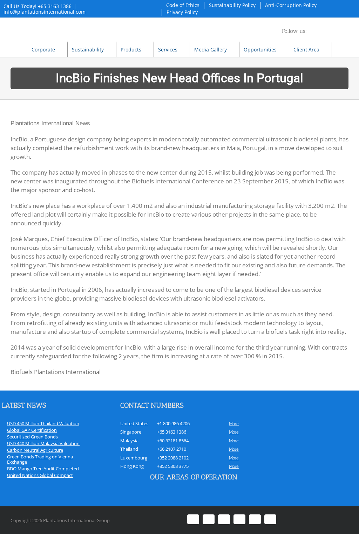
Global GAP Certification (32, 430)
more (234, 423)
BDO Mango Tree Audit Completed (43, 468)
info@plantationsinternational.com (45, 11)
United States (134, 423)
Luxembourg (133, 458)
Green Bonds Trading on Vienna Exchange (40, 459)
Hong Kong (132, 466)
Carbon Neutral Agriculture (35, 450)
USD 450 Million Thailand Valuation (43, 423)
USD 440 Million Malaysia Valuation (43, 443)
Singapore (130, 432)
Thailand (129, 449)
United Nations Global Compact (40, 475)
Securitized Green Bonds (32, 437)
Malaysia (129, 440)
